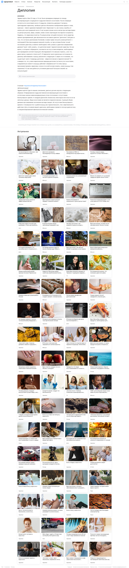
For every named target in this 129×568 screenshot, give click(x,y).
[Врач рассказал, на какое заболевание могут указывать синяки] (76, 481)
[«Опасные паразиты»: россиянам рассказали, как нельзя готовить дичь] (100, 409)
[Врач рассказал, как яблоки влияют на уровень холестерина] (76, 242)
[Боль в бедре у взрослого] (76, 457)
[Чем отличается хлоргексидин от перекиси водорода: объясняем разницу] (76, 338)
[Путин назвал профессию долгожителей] (76, 290)
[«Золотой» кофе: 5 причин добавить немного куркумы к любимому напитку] (28, 338)
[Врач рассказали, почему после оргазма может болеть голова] (100, 218)
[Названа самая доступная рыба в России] (28, 290)
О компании (7, 566)
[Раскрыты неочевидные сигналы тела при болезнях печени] (52, 314)
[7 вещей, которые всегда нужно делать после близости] (28, 409)
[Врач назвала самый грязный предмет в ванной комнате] (52, 194)
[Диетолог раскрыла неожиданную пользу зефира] (52, 147)
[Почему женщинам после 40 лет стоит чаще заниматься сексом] (76, 529)
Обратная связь (93, 566)
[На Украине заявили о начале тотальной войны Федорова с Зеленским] (28, 314)
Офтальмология (30, 6)
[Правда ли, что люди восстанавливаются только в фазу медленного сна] (76, 362)
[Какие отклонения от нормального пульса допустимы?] (76, 194)
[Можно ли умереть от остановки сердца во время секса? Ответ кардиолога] (100, 171)
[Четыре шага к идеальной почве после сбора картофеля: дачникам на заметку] (76, 409)
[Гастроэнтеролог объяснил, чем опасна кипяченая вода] (28, 147)
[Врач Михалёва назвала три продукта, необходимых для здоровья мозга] (100, 314)
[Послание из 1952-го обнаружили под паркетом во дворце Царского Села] (76, 147)
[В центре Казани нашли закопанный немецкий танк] (52, 218)
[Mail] (2, 2)
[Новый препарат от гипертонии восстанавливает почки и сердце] (28, 433)
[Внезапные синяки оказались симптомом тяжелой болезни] (28, 362)
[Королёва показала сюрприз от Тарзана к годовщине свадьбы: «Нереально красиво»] (76, 266)
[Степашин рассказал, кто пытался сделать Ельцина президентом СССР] (52, 171)
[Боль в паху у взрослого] (76, 505)
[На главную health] (8, 2)
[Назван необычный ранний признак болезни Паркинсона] (28, 266)
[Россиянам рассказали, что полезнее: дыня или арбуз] (100, 266)
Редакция (70, 566)
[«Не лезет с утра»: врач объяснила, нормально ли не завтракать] (52, 553)
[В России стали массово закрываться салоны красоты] (52, 338)
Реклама (13, 566)
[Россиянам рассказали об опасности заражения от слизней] (100, 433)
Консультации (20, 6)
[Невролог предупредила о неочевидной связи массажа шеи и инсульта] (100, 553)
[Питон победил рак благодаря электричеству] (100, 505)
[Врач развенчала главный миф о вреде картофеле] (52, 433)
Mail (2, 566)
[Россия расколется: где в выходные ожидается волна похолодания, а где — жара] (52, 457)
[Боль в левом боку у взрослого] (28, 481)
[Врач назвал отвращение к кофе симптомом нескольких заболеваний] (76, 553)
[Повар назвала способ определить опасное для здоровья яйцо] (100, 290)
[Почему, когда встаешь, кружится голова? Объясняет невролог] (100, 147)
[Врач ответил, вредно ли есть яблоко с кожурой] (52, 362)
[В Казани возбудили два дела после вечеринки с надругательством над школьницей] (76, 314)
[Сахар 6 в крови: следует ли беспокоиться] (52, 386)
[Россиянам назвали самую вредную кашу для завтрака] (28, 457)
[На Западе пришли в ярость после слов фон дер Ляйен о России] (52, 242)
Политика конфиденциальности (119, 566)
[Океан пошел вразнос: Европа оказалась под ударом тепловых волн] (100, 362)
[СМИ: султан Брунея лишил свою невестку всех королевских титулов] (100, 386)
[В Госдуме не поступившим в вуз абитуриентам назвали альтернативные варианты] (76, 433)
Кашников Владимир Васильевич (35, 85)
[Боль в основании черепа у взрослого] (28, 553)
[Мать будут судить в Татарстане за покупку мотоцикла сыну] (52, 529)
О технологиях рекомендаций (104, 566)
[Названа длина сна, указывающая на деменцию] (76, 171)
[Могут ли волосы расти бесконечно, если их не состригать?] (28, 505)
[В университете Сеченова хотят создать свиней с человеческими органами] (52, 290)
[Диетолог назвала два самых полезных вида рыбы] (28, 171)
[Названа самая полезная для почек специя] (52, 481)
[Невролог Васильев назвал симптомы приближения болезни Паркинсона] (52, 266)
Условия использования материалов (81, 566)
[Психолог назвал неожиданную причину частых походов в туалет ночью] (100, 529)
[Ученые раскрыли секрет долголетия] (100, 457)
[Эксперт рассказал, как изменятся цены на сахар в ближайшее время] (76, 218)
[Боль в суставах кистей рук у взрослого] (52, 409)
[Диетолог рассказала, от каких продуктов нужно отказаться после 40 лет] (100, 338)
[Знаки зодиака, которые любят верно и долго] (100, 481)
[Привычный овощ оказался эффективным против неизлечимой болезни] (28, 194)
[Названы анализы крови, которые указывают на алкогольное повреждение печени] (52, 505)
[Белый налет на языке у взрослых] (28, 529)
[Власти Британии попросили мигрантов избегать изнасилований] (100, 242)
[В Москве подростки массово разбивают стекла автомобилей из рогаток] (28, 218)
